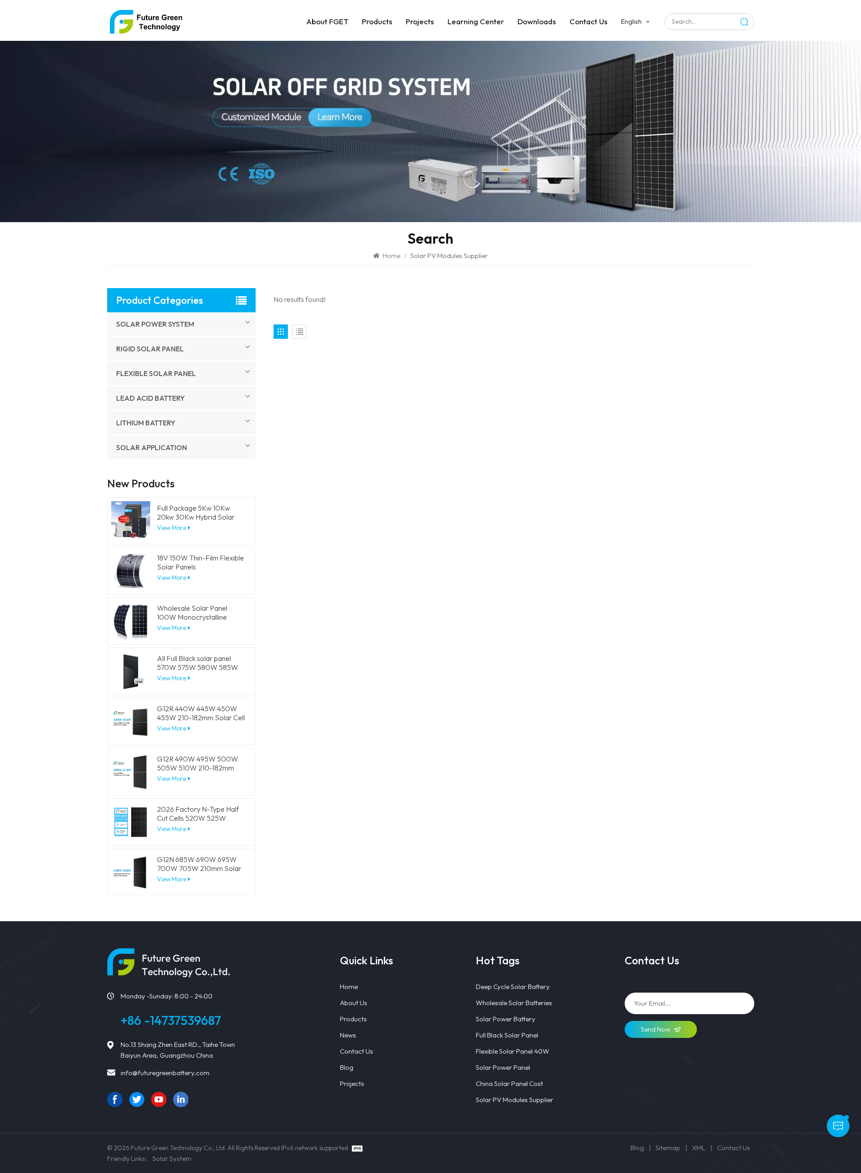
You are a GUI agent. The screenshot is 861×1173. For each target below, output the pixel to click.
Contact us (589, 21)
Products (377, 21)
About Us (353, 1002)
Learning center (476, 21)
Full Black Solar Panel (507, 1035)
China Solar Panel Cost (509, 1083)
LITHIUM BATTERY (145, 422)
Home (390, 255)
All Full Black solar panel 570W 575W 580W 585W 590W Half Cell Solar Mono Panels (200, 663)
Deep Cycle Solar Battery (513, 986)
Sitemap (668, 1147)
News (348, 1035)
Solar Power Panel (503, 1067)
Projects (420, 21)
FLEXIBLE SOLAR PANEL (156, 373)
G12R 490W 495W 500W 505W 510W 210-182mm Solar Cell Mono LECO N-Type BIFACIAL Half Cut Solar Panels (197, 763)
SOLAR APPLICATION (151, 447)
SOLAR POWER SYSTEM (155, 324)
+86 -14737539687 (171, 1020)
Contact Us (356, 1051)
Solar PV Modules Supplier (514, 1099)
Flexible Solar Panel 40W (512, 1051)
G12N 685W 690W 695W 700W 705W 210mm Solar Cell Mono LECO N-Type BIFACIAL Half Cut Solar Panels (199, 864)
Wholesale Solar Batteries (514, 1002)
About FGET (327, 21)
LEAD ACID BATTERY (150, 398)
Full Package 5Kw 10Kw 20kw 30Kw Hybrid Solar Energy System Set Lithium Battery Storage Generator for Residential (199, 512)
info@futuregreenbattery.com (165, 1072)
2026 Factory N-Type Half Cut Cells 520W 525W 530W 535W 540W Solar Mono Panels (198, 814)
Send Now (655, 1029)
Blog (346, 1067)
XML (698, 1147)
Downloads (536, 21)
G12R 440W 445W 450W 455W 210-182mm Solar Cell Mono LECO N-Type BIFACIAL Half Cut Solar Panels (201, 713)
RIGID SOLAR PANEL (150, 348)
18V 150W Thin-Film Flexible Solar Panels (200, 562)
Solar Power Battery (505, 1019)
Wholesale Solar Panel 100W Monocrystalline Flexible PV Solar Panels (194, 613)
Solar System (171, 1158)
